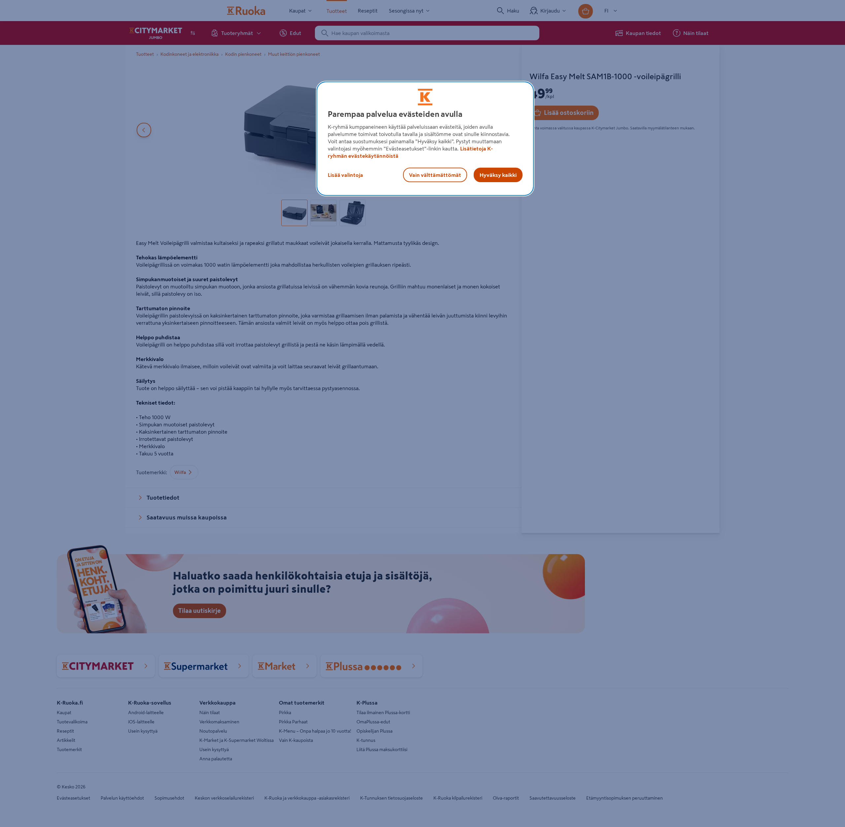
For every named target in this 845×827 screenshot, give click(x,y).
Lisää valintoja (345, 175)
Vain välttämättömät (435, 175)
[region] (425, 138)
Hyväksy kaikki (498, 175)
